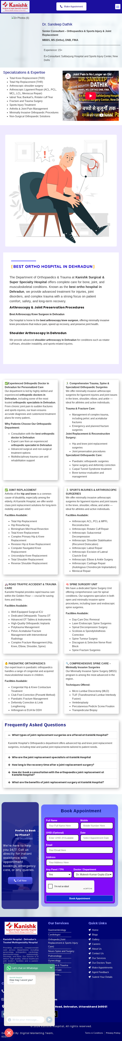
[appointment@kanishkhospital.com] (3, 999)
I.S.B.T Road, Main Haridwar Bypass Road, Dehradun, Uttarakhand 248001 (56, 1006)
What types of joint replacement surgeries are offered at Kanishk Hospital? (60, 735)
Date (82, 832)
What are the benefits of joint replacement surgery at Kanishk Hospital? (58, 782)
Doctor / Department (85, 869)
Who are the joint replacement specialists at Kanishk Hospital (51, 757)
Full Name (51, 820)
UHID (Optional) (55, 832)
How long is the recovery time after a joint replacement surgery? (53, 764)
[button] (117, 6)
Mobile (84, 820)
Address (50, 857)
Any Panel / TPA (55, 869)
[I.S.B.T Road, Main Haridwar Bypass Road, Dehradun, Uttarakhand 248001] (3, 1006)
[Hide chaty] (9, 1032)
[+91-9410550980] (3, 991)
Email (49, 845)
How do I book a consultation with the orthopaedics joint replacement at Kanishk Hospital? (58, 773)
